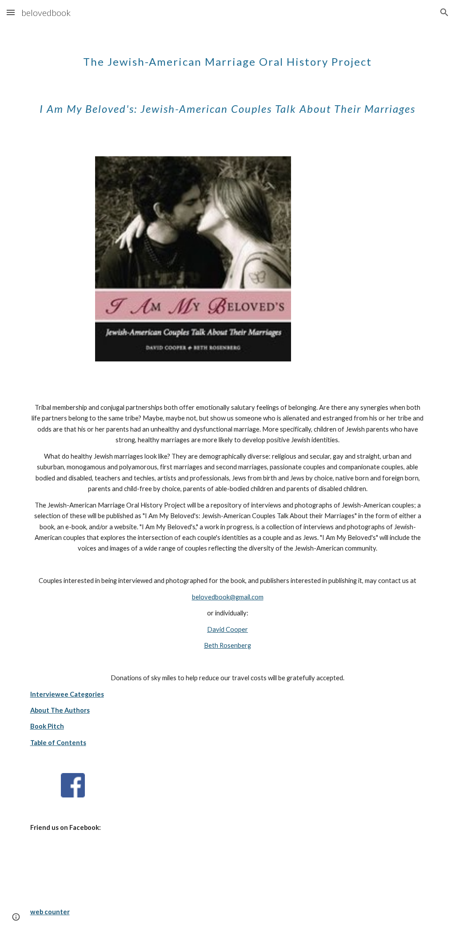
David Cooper (227, 629)
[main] (228, 79)
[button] (10, 12)
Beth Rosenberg (227, 645)
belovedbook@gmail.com (227, 597)
